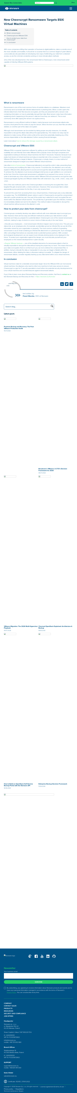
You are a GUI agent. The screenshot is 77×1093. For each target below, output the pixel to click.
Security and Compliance (15, 1013)
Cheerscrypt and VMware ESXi (17, 35)
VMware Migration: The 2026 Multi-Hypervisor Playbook (21, 627)
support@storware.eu (11, 1066)
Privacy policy (8, 1089)
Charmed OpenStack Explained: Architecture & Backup (55, 627)
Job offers (8, 1016)
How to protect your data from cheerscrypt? (17, 39)
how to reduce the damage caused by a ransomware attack (37, 141)
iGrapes (21, 1091)
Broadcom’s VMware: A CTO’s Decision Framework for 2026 (52, 469)
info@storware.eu (10, 1040)
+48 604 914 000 (15, 1068)
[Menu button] (71, 8)
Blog (11, 3)
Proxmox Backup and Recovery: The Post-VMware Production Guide (19, 327)
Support (6, 3)
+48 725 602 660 (15, 1042)
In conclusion (11, 42)
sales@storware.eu (10, 1076)
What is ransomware (13, 33)
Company (8, 1003)
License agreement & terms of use (52, 1086)
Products (8, 1008)
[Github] (54, 956)
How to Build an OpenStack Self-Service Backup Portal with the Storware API (18, 785)
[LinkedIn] (47, 956)
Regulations (20, 1089)
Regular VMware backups (14, 243)
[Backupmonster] (30, 956)
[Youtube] (42, 956)
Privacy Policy (11, 992)
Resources (8, 1011)
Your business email (10, 971)
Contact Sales (17, 3)
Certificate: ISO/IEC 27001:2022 (19, 1081)
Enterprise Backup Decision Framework (52, 784)
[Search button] (56, 3)
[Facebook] (36, 956)
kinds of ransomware (18, 165)
